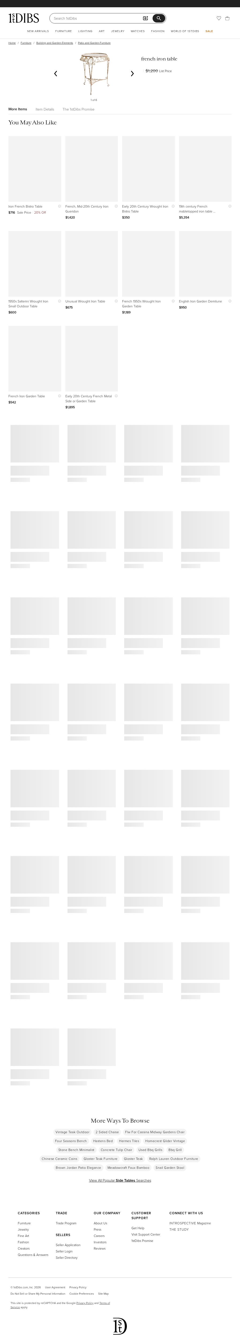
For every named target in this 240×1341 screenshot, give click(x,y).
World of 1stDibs (185, 31)
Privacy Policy (77, 1287)
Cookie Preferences (81, 1294)
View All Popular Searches (120, 1180)
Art (102, 31)
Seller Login (64, 1251)
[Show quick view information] (58, 206)
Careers (99, 1235)
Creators (24, 1248)
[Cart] (227, 18)
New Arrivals (38, 31)
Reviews (99, 1248)
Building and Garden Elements (54, 43)
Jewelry (117, 31)
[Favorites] (219, 18)
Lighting (85, 31)
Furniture (63, 31)
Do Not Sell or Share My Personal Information (38, 1294)
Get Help (137, 1228)
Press (97, 1229)
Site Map (103, 1294)
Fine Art (23, 1235)
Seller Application (68, 1245)
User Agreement (55, 1287)
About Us (100, 1223)
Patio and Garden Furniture (94, 43)
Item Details (45, 109)
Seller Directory (67, 1257)
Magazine (190, 1223)
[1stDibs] (23, 18)
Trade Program (66, 1223)
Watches (138, 31)
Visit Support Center (145, 1234)
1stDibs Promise (142, 1240)
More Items (17, 109)
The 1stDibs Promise (78, 109)
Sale (209, 31)
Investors (100, 1242)
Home (12, 43)
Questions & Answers (33, 1254)
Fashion (158, 31)
